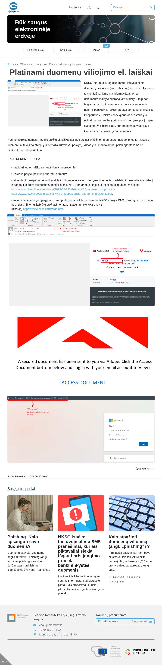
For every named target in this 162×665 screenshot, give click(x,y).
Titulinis (14, 64)
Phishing (118, 576)
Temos (100, 49)
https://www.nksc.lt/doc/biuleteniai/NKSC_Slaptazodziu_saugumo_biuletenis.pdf (61, 193)
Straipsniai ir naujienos (34, 64)
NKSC (151, 468)
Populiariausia (35, 50)
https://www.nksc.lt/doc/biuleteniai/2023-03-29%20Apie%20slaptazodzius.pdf (59, 189)
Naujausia (66, 50)
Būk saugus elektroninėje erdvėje (32, 29)
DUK (126, 50)
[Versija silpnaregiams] (98, 7)
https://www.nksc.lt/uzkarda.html (43, 209)
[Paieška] (151, 7)
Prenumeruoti (140, 621)
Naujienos (75, 7)
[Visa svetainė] (89, 7)
